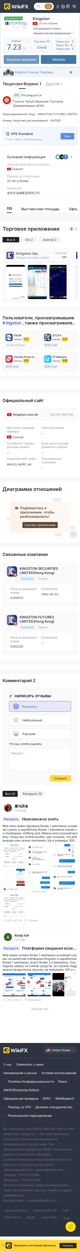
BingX (31, 1217)
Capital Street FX (45, 1210)
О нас (7, 1064)
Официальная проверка (20, 1098)
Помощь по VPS (19, 1107)
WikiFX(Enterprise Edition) (21, 1090)
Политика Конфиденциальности (31, 1081)
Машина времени (21, 59)
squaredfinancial (15, 1210)
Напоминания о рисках (20, 1073)
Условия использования (59, 1073)
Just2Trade (48, 1217)
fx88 (65, 1210)
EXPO (47, 1098)
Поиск (62, 1081)
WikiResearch (64, 1098)
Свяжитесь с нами (29, 1064)
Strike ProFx (12, 1217)
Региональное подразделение (30, 1115)
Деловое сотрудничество (53, 1107)
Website (58, 59)
